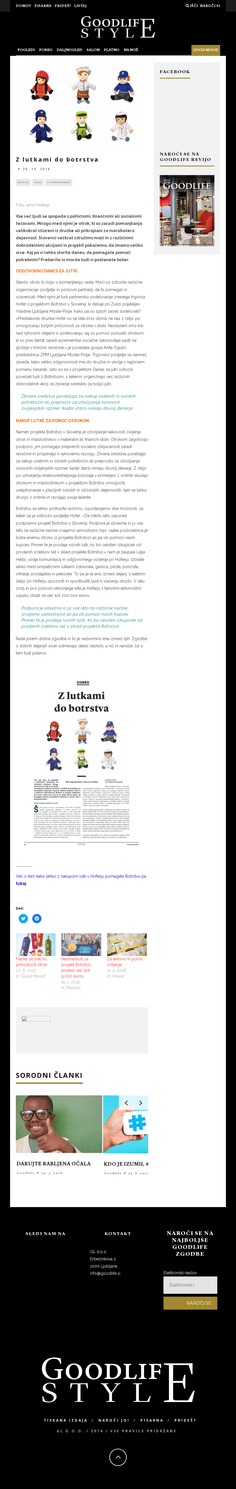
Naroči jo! (114, 1420)
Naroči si (210, 6)
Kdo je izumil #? (127, 1164)
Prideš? (63, 6)
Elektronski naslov (180, 1272)
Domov (23, 6)
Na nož (131, 50)
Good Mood (205, 50)
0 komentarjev (58, 182)
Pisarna (43, 6)
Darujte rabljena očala (54, 1163)
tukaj (21, 883)
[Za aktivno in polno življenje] (127, 944)
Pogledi (26, 50)
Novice (23, 182)
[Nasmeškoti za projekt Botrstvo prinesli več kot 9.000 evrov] (81, 944)
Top (222, 1475)
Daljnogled (69, 50)
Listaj (80, 6)
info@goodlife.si (105, 1273)
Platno (111, 50)
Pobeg (45, 50)
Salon (93, 50)
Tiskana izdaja (66, 1420)
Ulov (38, 182)
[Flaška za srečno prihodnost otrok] (36, 944)
